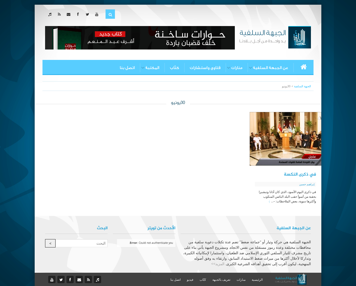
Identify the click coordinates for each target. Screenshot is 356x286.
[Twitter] (88, 14)
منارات (236, 67)
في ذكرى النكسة (300, 174)
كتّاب (174, 67)
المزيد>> (217, 263)
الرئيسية (257, 279)
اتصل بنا (127, 67)
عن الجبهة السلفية (270, 67)
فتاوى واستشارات (205, 67)
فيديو (190, 279)
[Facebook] (79, 14)
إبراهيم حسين (307, 184)
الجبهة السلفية (302, 86)
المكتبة (152, 67)
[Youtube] (97, 14)
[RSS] (60, 14)
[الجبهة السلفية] (275, 37)
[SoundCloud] (50, 14)
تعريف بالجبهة (221, 279)
